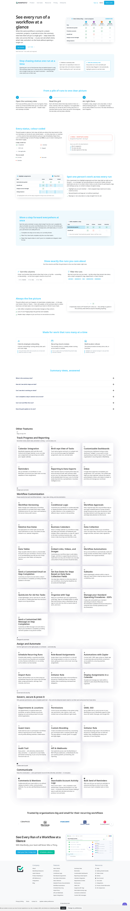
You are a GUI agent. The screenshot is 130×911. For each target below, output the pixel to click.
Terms (27, 901)
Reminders (77, 871)
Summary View (78, 868)
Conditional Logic (57, 873)
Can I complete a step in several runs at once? (29, 396)
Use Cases (99, 880)
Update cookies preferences (47, 901)
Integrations (36, 880)
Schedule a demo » (46, 852)
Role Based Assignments (59, 875)
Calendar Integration (79, 878)
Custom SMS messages (80, 895)
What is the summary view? (24, 378)
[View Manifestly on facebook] (110, 901)
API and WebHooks (58, 892)
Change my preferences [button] (75, 908)
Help (98, 868)
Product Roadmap (37, 875)
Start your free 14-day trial (26, 852)
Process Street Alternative (103, 885)
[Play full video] (89, 847)
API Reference (36, 878)
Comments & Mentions (80, 892)
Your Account (100, 878)
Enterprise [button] (63, 3)
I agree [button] (63, 908)
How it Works (56, 868)
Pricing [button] (56, 3)
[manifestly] (22, 3)
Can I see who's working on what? (26, 390)
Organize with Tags (79, 888)
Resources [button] (48, 3)
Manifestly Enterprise (38, 871)
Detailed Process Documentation (61, 883)
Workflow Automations (59, 885)
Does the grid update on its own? (26, 409)
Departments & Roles (79, 880)
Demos (98, 875)
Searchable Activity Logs (80, 890)
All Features (56, 871)
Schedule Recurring (58, 888)
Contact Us (34, 901)
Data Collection (57, 880)
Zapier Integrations (58, 895)
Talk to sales (109, 3)
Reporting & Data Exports (80, 875)
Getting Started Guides (103, 871)
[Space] (20, 869)
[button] (111, 824)
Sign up (96, 3)
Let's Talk (30, 47)
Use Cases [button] (40, 3)
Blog (34, 883)
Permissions (77, 883)
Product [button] (32, 3)
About (34, 868)
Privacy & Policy (20, 901)
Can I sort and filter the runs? (25, 403)
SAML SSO (76, 885)
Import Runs (56, 890)
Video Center (100, 873)
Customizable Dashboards (81, 873)
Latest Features (36, 873)
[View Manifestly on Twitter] (113, 901)
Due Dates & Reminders (59, 878)
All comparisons (101, 888)
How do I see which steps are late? (26, 384)
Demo (101, 3)
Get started (20, 47)
